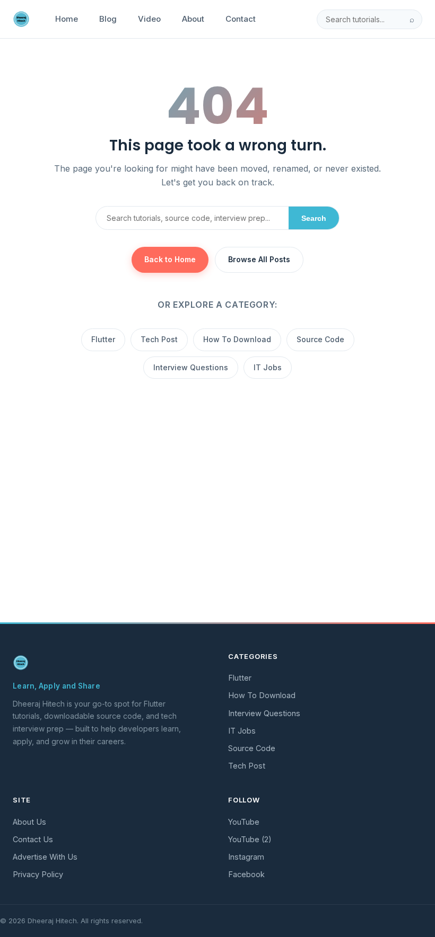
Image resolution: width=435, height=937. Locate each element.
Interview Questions (190, 367)
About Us (29, 821)
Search (313, 218)
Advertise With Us (45, 856)
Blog (108, 19)
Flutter (103, 339)
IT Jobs (268, 367)
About (193, 19)
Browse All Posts (259, 259)
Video (149, 19)
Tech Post (159, 339)
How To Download (237, 339)
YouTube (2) (250, 839)
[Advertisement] (217, 535)
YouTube (243, 821)
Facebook (246, 874)
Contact (240, 19)
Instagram (246, 856)
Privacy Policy (38, 874)
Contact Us (33, 839)
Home (66, 19)
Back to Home (170, 259)
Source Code (320, 339)
